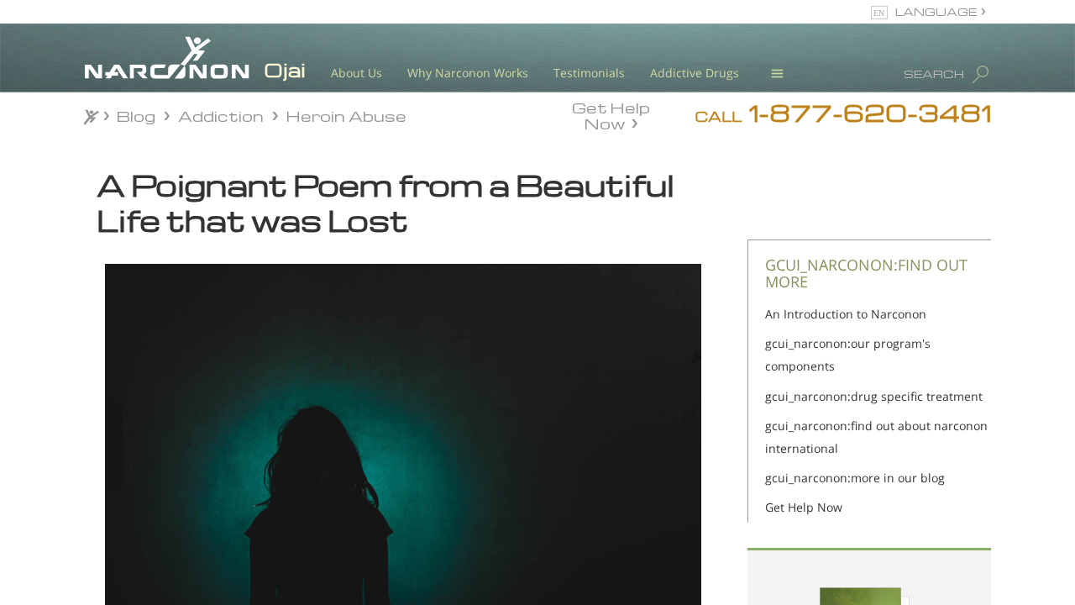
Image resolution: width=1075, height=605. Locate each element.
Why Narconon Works (467, 73)
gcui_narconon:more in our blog (855, 478)
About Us (356, 73)
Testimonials (589, 73)
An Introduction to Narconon (845, 314)
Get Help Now (611, 114)
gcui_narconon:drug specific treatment (874, 396)
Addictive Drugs (694, 73)
